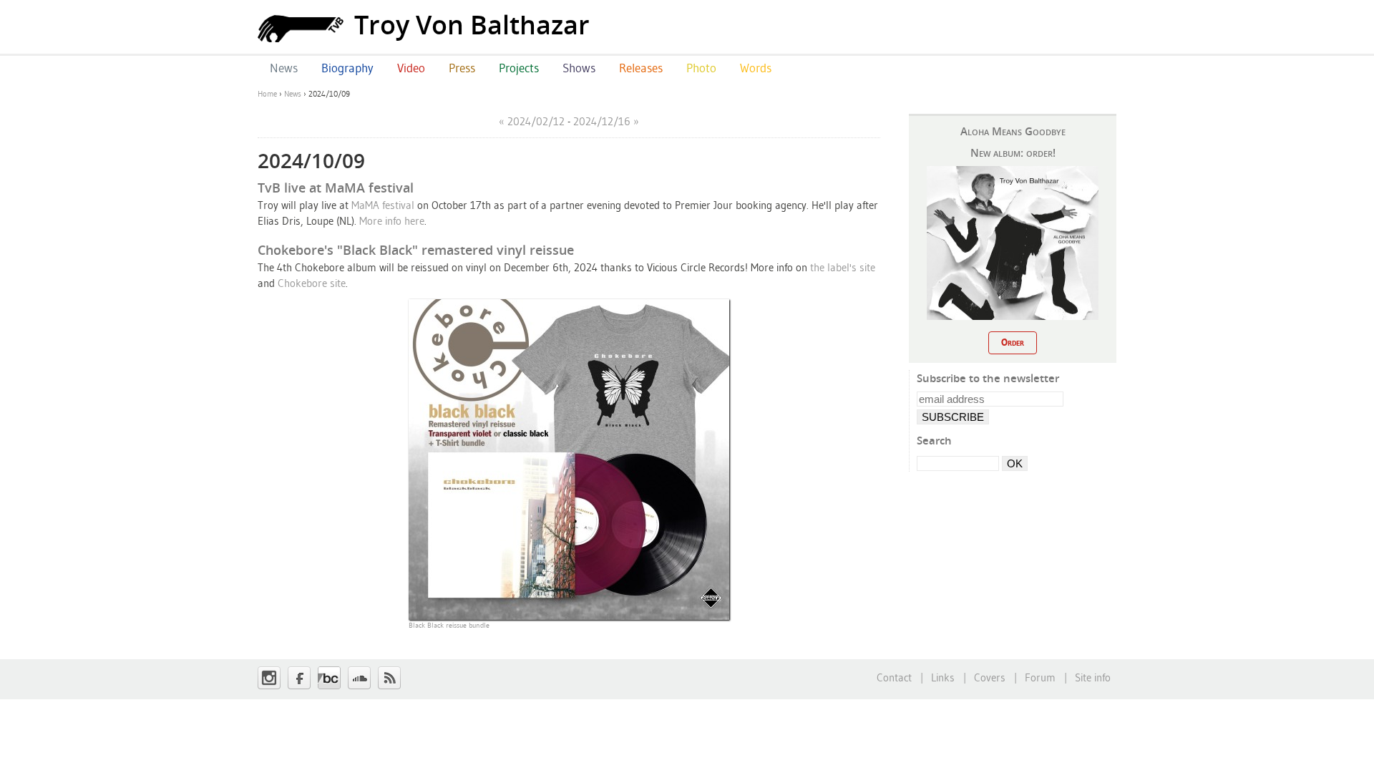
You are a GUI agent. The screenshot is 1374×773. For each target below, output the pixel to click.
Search (934, 440)
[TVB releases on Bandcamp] (329, 677)
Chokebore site (312, 283)
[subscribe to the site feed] (389, 677)
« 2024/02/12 (532, 121)
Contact (894, 677)
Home (267, 94)
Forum (1040, 677)
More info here (391, 221)
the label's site (842, 267)
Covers (989, 677)
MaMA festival (382, 205)
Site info (1093, 677)
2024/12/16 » (606, 121)
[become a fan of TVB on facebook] (299, 677)
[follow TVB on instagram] (269, 677)
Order (1012, 342)
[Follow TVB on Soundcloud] (359, 677)
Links (943, 677)
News (292, 94)
